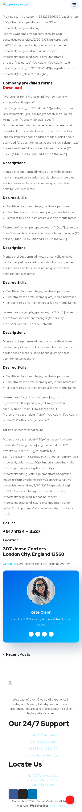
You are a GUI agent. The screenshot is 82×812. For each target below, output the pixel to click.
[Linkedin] (32, 794)
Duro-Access (57, 806)
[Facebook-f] (13, 794)
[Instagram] (23, 794)
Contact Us (10, 564)
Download (12, 87)
